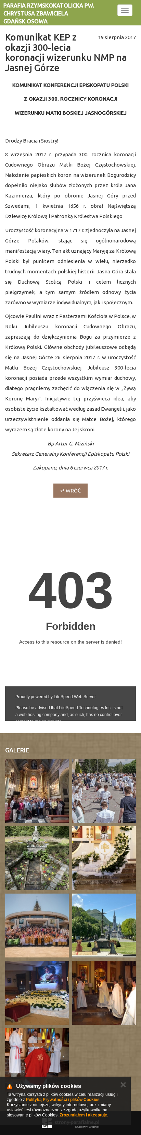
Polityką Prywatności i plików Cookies (63, 1099)
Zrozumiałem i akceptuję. (84, 1115)
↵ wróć (70, 490)
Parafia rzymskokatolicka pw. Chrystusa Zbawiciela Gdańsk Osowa (48, 13)
